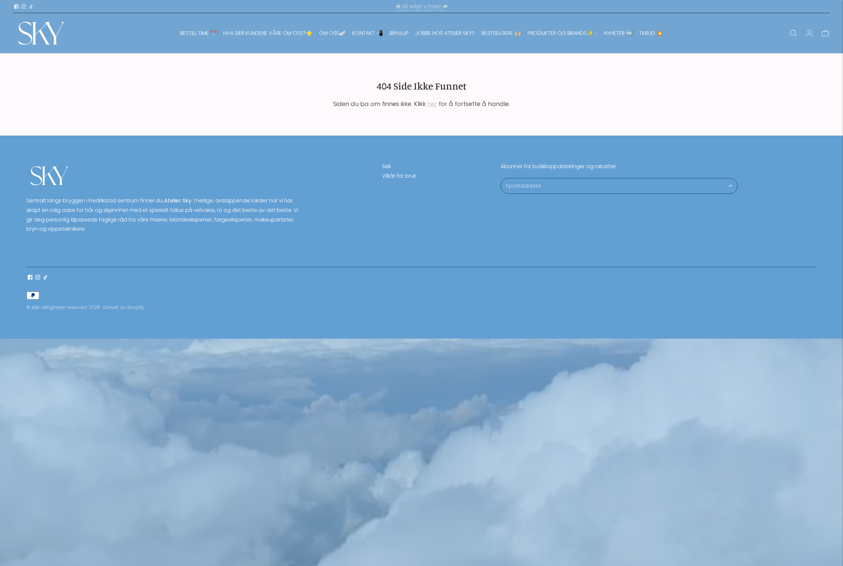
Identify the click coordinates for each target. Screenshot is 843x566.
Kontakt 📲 (367, 33)
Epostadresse (523, 178)
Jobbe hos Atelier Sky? (445, 33)
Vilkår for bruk (399, 176)
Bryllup (399, 33)
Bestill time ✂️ (198, 33)
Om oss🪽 (332, 33)
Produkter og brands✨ (560, 33)
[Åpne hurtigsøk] (793, 33)
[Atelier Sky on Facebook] (16, 6)
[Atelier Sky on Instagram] (23, 6)
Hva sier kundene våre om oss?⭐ (268, 33)
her (432, 104)
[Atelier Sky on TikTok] (31, 6)
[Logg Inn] (809, 33)
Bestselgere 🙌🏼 (501, 33)
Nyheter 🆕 (618, 33)
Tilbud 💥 (651, 33)
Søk (386, 166)
